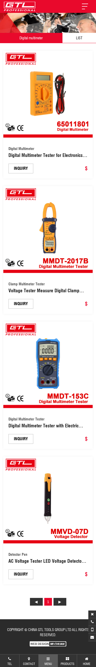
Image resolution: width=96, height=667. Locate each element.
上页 (36, 602)
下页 (60, 602)
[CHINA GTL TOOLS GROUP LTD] (19, 6)
